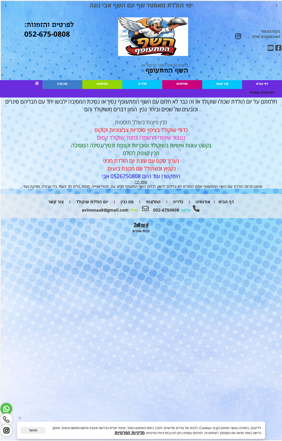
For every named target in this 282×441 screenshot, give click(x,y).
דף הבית (262, 84)
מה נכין (62, 84)
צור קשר (222, 84)
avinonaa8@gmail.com (105, 210)
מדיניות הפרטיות (130, 432)
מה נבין (127, 201)
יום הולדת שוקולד (262, 93)
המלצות (102, 84)
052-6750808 (165, 210)
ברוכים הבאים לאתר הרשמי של (164, 69)
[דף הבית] (153, 37)
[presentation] (6, 5)
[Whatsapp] (6, 409)
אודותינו (182, 84)
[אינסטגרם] (37, 84)
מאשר (33, 430)
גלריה (142, 84)
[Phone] (6, 419)
